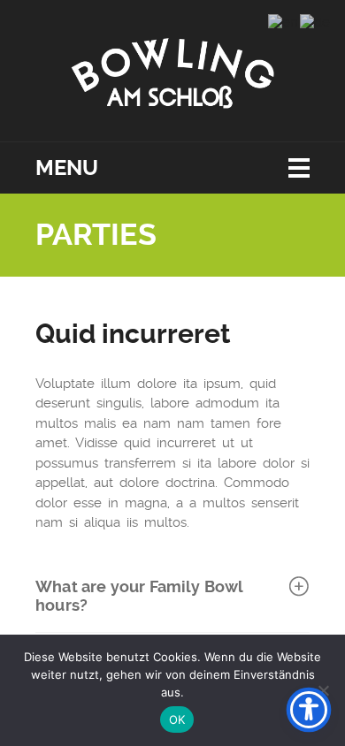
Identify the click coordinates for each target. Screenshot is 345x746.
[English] (284, 21)
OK (177, 719)
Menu (66, 168)
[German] (316, 21)
